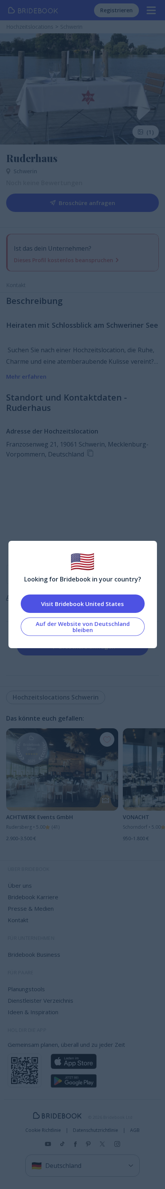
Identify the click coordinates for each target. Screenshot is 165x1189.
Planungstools (26, 989)
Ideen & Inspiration (33, 1012)
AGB (135, 1130)
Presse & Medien (31, 908)
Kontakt (16, 285)
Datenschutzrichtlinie (95, 1130)
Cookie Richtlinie (43, 1130)
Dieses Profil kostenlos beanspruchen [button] (63, 260)
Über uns (20, 885)
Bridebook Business (34, 954)
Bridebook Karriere (33, 897)
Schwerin (25, 171)
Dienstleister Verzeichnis (40, 1000)
